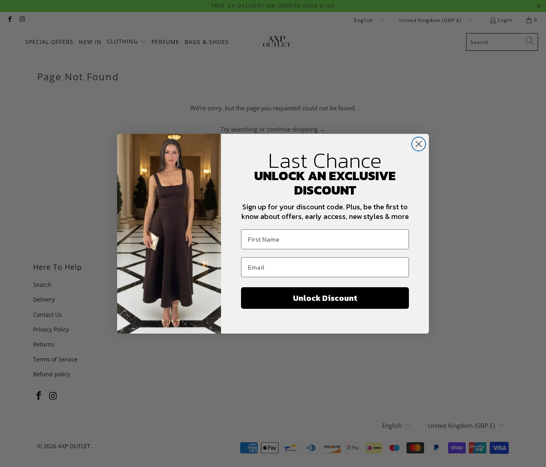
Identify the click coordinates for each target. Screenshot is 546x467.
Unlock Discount (325, 298)
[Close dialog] (419, 144)
